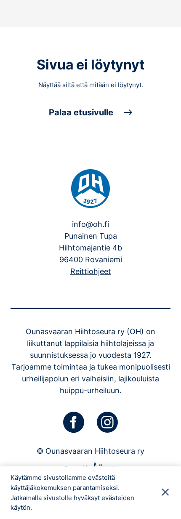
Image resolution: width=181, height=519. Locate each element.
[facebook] (73, 422)
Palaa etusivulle (81, 112)
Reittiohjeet (90, 271)
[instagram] (107, 422)
